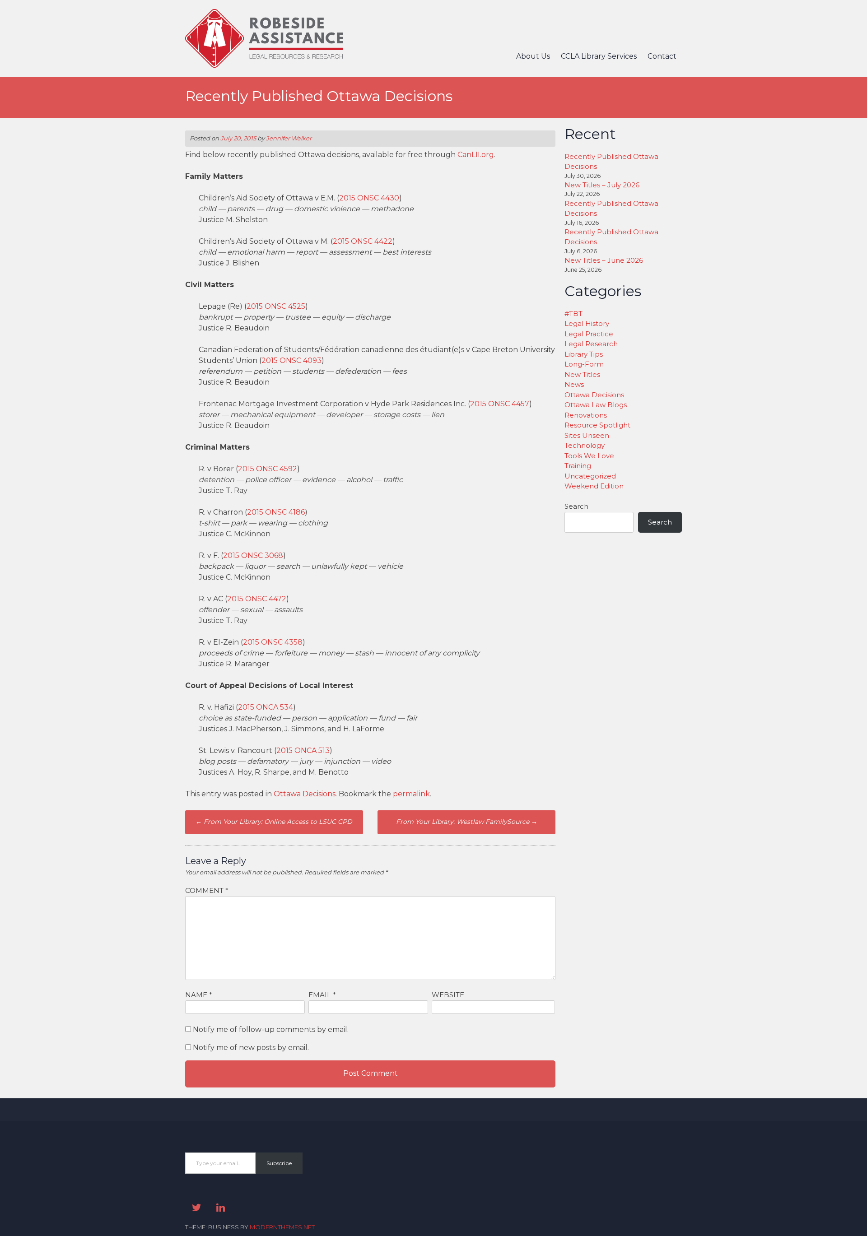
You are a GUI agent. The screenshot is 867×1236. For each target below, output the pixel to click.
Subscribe (279, 1163)
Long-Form (584, 364)
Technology (584, 445)
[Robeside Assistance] (264, 65)
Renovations (585, 415)
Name (198, 994)
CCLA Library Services (599, 56)
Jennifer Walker (289, 138)
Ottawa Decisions (305, 794)
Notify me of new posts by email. (251, 1047)
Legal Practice (588, 334)
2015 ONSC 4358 (273, 642)
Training (577, 465)
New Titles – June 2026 (603, 260)
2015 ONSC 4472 (256, 599)
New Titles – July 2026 (601, 185)
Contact (662, 56)
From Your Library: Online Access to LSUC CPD (274, 822)
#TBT (573, 313)
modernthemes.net (282, 1227)
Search (576, 506)
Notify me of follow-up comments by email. (271, 1029)
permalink (411, 794)
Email (322, 994)
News (574, 384)
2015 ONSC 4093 (291, 360)
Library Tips (583, 354)
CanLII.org (475, 154)
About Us (533, 56)
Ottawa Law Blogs (595, 404)
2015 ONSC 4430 (369, 198)
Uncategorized (590, 476)
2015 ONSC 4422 (362, 241)
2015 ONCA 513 (303, 750)
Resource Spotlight (597, 425)
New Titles (582, 374)
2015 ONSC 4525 (276, 306)
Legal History (586, 323)
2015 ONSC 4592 (267, 469)
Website (448, 994)
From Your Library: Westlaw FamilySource (466, 822)
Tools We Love (589, 455)
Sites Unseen (586, 435)
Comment (206, 890)
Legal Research (591, 343)
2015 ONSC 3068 (253, 555)
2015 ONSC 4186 (276, 512)
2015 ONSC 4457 (499, 404)
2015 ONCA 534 (265, 707)
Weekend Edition (594, 486)
